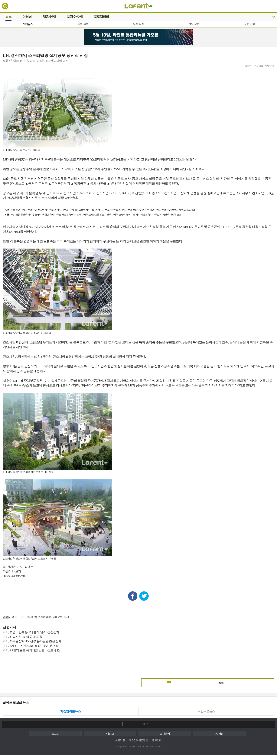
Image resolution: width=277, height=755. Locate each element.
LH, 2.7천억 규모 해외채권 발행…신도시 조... (33, 650)
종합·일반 (83, 24)
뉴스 (8, 16)
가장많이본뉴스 (70, 711)
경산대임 (32, 617)
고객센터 (165, 733)
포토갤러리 (101, 16)
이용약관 (120, 740)
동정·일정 (138, 24)
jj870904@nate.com (14, 575)
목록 (221, 682)
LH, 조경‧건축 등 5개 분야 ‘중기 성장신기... (32, 632)
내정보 (110, 733)
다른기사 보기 (12, 571)
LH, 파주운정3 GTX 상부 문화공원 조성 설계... (34, 641)
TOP (145, 724)
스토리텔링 (44, 617)
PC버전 (219, 733)
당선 (66, 617)
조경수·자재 (75, 16)
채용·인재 (49, 16)
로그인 (55, 733)
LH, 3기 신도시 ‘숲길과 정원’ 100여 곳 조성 (31, 645)
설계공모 (57, 617)
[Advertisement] (69, 662)
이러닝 (27, 16)
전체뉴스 (28, 24)
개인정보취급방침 (138, 740)
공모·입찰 (249, 24)
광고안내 (157, 740)
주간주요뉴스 (206, 711)
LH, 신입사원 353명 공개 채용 (23, 636)
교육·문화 (193, 24)
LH (23, 617)
